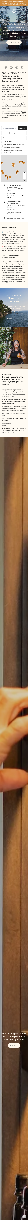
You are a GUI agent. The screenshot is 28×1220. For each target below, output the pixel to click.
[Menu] (2, 10)
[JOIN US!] (20, 318)
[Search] (6, 10)
